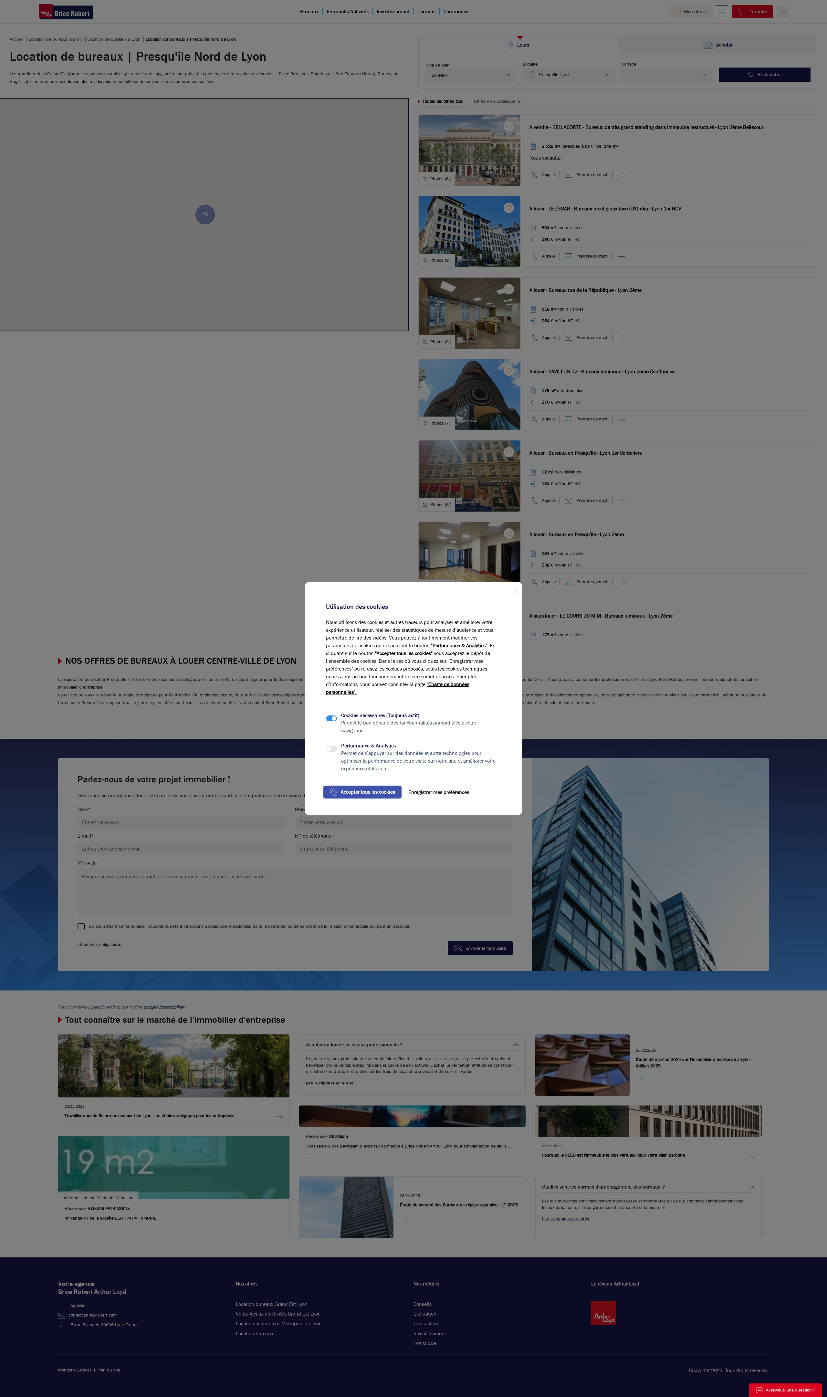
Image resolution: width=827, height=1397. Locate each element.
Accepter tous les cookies (368, 791)
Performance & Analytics (368, 745)
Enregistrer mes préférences (438, 792)
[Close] (515, 589)
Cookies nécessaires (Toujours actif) (380, 715)
